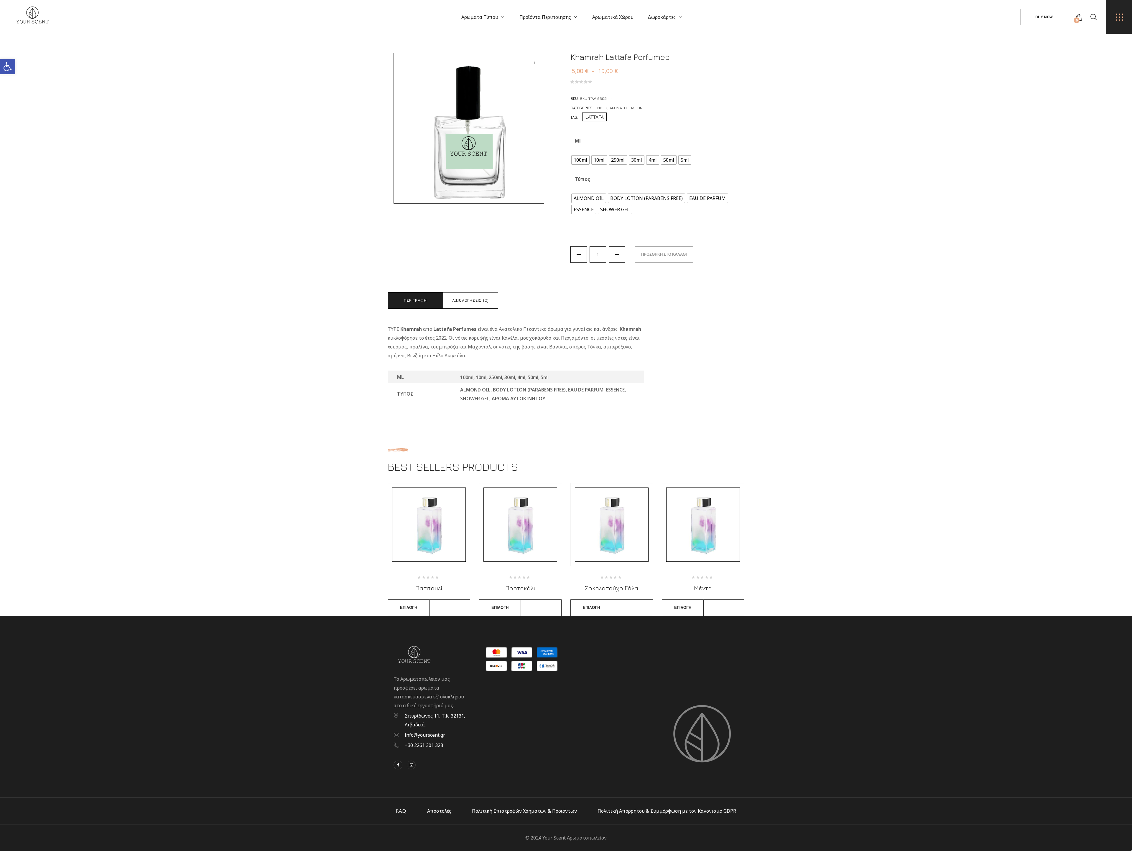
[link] (7, 66)
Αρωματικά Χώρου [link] (613, 17)
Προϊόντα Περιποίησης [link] (545, 17)
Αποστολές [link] (439, 811)
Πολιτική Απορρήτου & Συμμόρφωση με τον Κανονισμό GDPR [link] (667, 811)
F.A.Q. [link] (401, 811)
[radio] (580, 160)
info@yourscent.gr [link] (425, 735)
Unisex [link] (601, 107)
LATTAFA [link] (594, 117)
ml (578, 141)
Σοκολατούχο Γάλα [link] (612, 588)
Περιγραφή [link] (415, 300)
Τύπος (582, 179)
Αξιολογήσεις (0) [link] (470, 300)
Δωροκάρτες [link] (662, 17)
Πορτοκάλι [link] (520, 588)
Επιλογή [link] (408, 607)
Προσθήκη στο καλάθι (664, 254)
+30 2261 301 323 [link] (424, 745)
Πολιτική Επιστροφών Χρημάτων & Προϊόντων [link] (524, 811)
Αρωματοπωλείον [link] (626, 107)
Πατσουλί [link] (429, 588)
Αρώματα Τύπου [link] (479, 17)
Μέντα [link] (703, 588)
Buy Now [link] (1044, 17)
